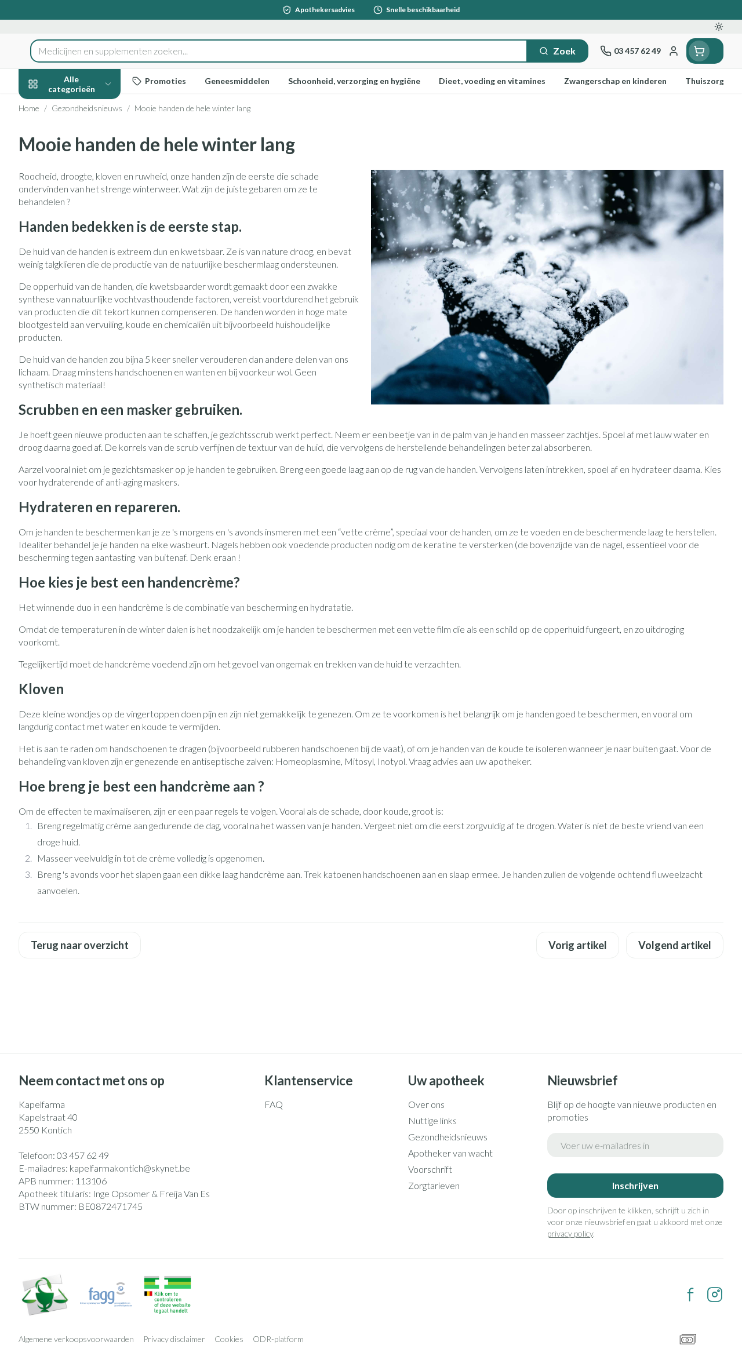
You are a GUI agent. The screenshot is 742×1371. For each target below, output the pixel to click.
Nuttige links (432, 1120)
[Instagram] (714, 1294)
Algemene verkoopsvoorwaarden (76, 1339)
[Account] (673, 51)
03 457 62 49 (83, 1155)
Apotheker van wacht (450, 1152)
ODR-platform (278, 1339)
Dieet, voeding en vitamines (93, 176)
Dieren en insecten (93, 327)
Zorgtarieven (434, 1185)
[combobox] (279, 51)
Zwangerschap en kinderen (93, 213)
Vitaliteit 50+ (93, 245)
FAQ (273, 1104)
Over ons (426, 1104)
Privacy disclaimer (174, 1339)
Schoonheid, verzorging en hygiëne (93, 139)
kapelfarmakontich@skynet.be (130, 1167)
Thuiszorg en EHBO (93, 300)
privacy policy (570, 1233)
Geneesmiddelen (93, 354)
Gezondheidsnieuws (448, 1136)
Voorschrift (430, 1169)
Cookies (228, 1339)
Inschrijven (635, 1185)
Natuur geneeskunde (93, 273)
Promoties (51, 108)
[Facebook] (690, 1294)
